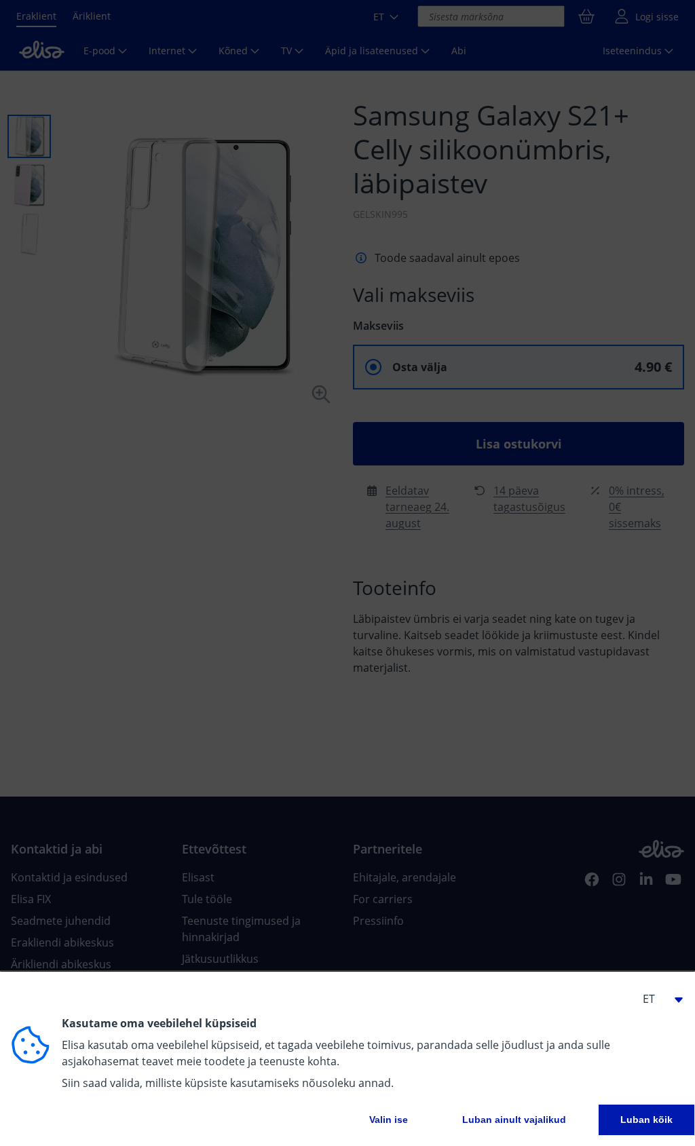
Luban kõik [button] (646, 1119)
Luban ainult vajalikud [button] (514, 1119)
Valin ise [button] (388, 1119)
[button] (657, 998)
